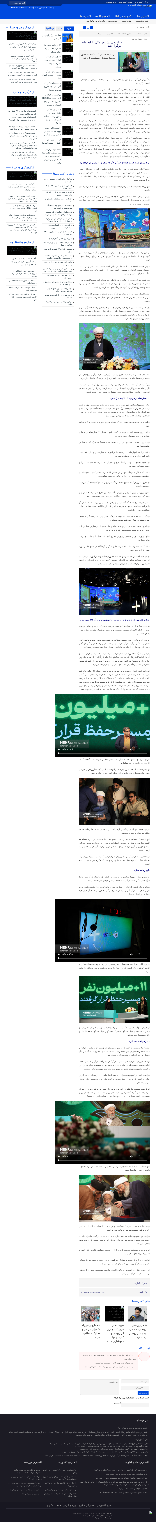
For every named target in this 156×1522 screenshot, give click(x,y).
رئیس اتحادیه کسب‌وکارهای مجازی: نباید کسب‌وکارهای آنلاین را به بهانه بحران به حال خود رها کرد (23, 155)
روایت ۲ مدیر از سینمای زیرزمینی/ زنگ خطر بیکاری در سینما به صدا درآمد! (23, 58)
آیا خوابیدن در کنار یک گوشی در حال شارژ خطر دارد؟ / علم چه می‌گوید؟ (120, 1470)
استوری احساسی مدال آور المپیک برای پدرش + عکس (59, 193)
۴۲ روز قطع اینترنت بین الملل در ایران (132, 1488)
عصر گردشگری (87, 1505)
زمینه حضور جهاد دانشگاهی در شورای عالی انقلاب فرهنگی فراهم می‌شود (24, 273)
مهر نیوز (134, 39)
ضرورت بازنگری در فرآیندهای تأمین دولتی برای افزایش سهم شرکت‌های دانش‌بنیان (23, 135)
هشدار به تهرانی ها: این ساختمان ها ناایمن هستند (59, 187)
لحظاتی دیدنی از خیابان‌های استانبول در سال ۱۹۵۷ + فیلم (57, 283)
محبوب (69, 28)
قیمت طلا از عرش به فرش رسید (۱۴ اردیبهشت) (58, 233)
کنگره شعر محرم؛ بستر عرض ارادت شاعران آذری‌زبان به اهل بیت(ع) (58, 220)
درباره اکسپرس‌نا (141, 2)
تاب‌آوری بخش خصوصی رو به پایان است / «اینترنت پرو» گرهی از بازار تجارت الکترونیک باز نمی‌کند (23, 145)
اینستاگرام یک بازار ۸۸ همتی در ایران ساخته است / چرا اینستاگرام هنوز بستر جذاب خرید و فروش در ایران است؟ (22, 115)
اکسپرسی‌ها (85, 16)
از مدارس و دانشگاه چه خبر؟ (23, 244)
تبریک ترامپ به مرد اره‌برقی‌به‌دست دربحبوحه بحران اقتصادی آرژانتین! (58, 256)
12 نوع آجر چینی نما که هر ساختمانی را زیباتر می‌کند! (52, 48)
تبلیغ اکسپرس (104, 1505)
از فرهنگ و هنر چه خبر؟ (22, 27)
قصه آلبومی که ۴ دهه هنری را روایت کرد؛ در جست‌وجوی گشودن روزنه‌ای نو (22, 73)
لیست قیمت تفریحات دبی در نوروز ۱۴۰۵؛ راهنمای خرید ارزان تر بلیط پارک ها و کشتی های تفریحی (22, 198)
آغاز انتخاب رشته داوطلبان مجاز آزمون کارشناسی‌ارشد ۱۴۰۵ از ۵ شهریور (23, 261)
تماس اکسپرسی (125, 2)
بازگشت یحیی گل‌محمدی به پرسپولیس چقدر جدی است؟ (26, 1478)
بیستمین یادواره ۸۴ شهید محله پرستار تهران (58, 250)
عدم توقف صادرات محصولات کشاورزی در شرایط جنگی (60, 1495)
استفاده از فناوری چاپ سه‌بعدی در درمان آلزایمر (23, 281)
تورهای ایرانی (69, 1505)
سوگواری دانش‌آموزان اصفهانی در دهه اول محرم (58, 180)
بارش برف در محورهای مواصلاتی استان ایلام (59, 276)
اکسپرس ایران (142, 16)
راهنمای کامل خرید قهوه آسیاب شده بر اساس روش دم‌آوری (52, 131)
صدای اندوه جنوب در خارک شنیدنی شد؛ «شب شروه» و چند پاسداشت (23, 80)
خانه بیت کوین (54, 1505)
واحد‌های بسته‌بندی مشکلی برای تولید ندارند (60, 1490)
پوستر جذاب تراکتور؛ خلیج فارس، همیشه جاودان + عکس (59, 289)
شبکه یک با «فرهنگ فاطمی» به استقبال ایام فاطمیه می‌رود (60, 226)
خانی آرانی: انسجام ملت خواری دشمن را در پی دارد (58, 263)
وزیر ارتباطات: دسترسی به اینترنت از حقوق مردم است (126, 1474)
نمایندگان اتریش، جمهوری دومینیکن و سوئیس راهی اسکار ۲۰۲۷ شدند (23, 66)
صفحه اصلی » (126, 21)
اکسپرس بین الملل (122, 16)
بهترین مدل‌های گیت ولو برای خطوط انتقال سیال (51, 74)
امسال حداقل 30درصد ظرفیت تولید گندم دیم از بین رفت (61, 1484)
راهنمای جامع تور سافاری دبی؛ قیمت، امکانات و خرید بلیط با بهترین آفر (23, 208)
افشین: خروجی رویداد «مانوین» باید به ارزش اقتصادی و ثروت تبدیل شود (23, 127)
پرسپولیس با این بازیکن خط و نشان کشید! (58, 296)
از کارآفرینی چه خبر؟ (24, 92)
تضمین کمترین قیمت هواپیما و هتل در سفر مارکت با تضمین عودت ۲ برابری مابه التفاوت (23, 217)
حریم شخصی (111, 2)
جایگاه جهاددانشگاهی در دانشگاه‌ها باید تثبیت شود (23, 288)
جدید (60, 28)
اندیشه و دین (140, 27)
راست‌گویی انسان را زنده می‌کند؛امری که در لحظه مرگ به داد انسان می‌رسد (57, 270)
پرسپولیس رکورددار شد (31, 1494)
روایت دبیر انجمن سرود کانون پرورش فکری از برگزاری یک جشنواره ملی (22, 46)
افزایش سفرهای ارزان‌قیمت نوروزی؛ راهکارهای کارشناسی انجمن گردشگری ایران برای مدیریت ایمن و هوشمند (22, 228)
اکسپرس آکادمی (102, 16)
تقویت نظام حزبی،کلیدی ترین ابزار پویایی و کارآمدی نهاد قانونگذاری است (115, 1333)
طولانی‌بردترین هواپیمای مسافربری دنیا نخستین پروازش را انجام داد (121, 1478)
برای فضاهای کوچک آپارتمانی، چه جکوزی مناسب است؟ (52, 86)
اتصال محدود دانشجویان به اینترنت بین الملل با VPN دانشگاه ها (123, 1492)
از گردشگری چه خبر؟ (23, 167)
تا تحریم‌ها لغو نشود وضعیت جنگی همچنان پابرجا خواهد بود (59, 206)
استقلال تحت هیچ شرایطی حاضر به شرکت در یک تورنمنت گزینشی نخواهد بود (25, 1484)
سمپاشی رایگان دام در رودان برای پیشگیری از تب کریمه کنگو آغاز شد (60, 1478)
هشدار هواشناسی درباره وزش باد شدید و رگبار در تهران (57, 243)
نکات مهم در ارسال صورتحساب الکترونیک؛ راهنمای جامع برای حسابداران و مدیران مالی (51, 156)
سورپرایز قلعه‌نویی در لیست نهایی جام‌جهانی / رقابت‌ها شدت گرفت (28, 1471)
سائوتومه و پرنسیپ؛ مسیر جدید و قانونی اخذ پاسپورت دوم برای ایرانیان (22, 187)
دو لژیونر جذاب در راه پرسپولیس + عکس (59, 303)
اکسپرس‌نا (98, 1518)
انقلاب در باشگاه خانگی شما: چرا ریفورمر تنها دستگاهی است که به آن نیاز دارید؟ (52, 116)
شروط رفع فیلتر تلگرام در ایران (60, 238)
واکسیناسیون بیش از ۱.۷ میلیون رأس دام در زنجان (60, 1471)
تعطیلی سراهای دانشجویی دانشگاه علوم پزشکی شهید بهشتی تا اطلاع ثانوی (23, 297)
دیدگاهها (50, 28)
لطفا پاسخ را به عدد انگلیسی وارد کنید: (131, 1398)
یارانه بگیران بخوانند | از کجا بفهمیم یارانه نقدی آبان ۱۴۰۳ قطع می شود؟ (58, 213)
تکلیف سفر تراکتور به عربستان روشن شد (25, 1490)
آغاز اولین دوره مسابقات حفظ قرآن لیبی (58, 200)
